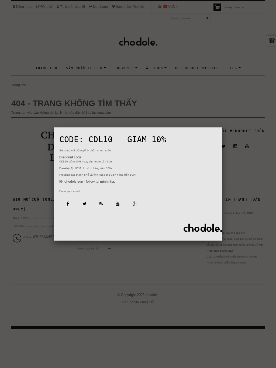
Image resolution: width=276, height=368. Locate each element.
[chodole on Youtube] (117, 203)
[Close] (222, 127)
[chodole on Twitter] (84, 203)
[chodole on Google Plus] (134, 203)
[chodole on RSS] (101, 203)
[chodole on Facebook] (67, 203)
